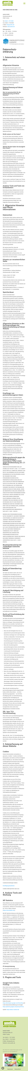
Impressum (10, 1069)
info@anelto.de (10, 24)
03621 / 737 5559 (9, 21)
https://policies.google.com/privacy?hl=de (13, 1006)
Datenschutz (18, 1069)
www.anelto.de (11, 26)
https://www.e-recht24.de (13, 1009)
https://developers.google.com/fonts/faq (13, 1003)
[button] (3, 1068)
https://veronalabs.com (9, 910)
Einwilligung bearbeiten (9, 885)
